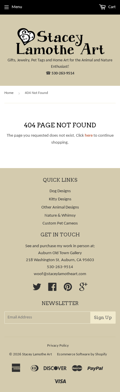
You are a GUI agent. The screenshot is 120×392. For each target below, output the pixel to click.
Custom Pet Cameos (60, 223)
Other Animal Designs (60, 207)
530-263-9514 (63, 73)
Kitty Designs (60, 199)
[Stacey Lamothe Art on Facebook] (52, 289)
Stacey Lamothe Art (37, 354)
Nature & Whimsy (60, 215)
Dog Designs (60, 191)
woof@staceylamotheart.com (60, 274)
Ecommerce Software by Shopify (82, 354)
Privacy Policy (58, 346)
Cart (111, 7)
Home (8, 93)
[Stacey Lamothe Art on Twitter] (37, 289)
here (89, 135)
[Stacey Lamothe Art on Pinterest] (67, 289)
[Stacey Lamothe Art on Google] (83, 289)
